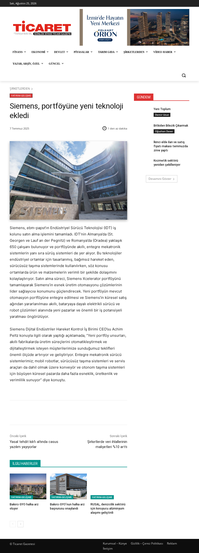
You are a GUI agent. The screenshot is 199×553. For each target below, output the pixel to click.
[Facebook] (44, 412)
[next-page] (20, 524)
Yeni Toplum (162, 109)
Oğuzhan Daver (164, 131)
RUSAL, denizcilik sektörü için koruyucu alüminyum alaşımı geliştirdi (108, 508)
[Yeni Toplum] (142, 113)
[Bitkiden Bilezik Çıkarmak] (142, 129)
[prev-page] (13, 524)
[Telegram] (88, 412)
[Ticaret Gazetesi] (42, 28)
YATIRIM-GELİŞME (21, 95)
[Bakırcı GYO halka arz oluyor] (28, 486)
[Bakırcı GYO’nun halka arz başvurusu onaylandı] (68, 486)
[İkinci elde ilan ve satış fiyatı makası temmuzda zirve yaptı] (142, 146)
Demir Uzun (162, 114)
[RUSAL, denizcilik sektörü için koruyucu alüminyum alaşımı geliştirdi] (109, 486)
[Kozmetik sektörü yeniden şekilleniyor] (142, 164)
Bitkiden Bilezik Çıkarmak (171, 125)
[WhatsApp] (77, 412)
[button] (183, 75)
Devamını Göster (160, 179)
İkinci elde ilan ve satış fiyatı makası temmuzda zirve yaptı (171, 146)
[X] (55, 412)
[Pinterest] (66, 412)
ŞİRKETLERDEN (20, 88)
